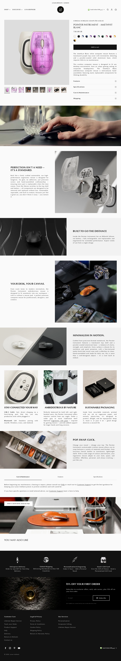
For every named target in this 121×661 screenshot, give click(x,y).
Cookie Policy (35, 627)
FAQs (63, 485)
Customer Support (84, 485)
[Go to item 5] (35, 90)
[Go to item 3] (21, 90)
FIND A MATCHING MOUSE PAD (18, 503)
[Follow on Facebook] (5, 648)
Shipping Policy (36, 630)
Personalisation (64, 621)
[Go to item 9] (64, 90)
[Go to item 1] (7, 90)
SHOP (6, 9)
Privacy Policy (35, 621)
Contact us (8, 640)
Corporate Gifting (65, 624)
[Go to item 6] (42, 90)
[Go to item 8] (57, 90)
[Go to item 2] (14, 90)
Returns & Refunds (11, 637)
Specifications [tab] (98, 477)
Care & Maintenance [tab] (23, 477)
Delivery (7, 634)
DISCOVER (16, 9)
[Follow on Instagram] (10, 648)
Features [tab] (60, 477)
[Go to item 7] (49, 90)
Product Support (10, 627)
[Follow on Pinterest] (14, 648)
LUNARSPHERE (30, 9)
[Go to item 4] (28, 90)
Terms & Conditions (37, 624)
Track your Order (10, 624)
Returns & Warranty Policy (40, 634)
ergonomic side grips (59, 421)
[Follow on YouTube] (19, 648)
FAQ (5, 630)
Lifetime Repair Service (13, 621)
